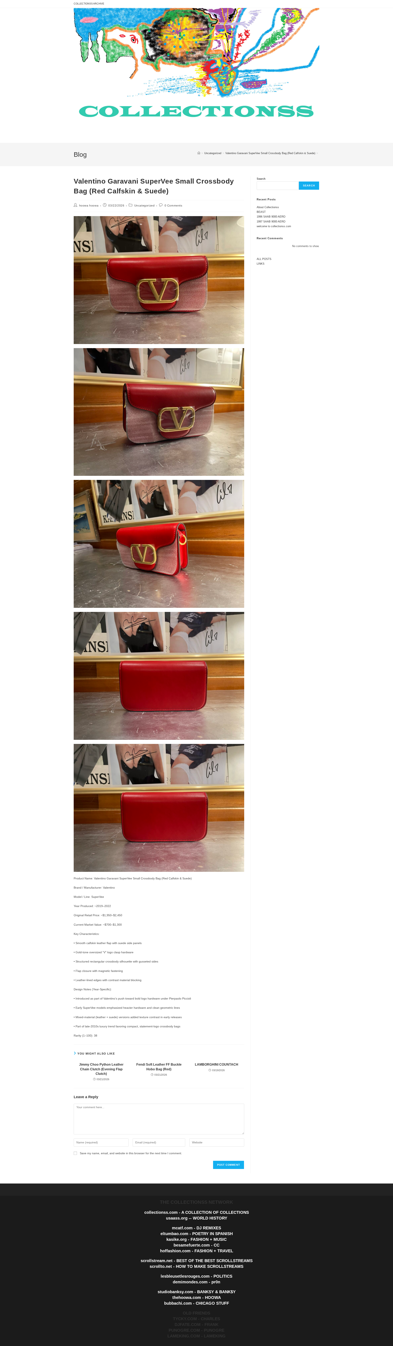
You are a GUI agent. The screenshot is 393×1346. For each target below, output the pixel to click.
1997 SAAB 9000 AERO (271, 221)
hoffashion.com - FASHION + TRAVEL (196, 1251)
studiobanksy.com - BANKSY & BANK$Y (197, 1292)
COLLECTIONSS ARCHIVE (89, 3)
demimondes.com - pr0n (196, 1282)
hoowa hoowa (89, 205)
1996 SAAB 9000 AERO (271, 216)
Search (261, 178)
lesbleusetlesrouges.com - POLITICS (196, 1276)
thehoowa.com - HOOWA (196, 1297)
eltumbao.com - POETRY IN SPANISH (196, 1233)
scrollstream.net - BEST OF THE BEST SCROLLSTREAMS (197, 1260)
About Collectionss (268, 207)
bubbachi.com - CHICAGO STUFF (196, 1303)
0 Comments (173, 205)
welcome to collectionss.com (274, 226)
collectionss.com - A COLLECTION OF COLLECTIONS (196, 1212)
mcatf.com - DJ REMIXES (196, 1228)
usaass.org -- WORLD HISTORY (196, 1218)
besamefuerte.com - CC (196, 1245)
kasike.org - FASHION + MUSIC (196, 1239)
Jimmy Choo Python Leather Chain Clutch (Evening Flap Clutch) (101, 1069)
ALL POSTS (264, 259)
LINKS (260, 263)
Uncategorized (144, 205)
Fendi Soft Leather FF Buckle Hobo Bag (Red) (159, 1067)
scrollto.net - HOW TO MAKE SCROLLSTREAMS (196, 1266)
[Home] (199, 153)
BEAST (261, 211)
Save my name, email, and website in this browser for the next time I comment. (131, 1153)
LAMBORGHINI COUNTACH (216, 1064)
